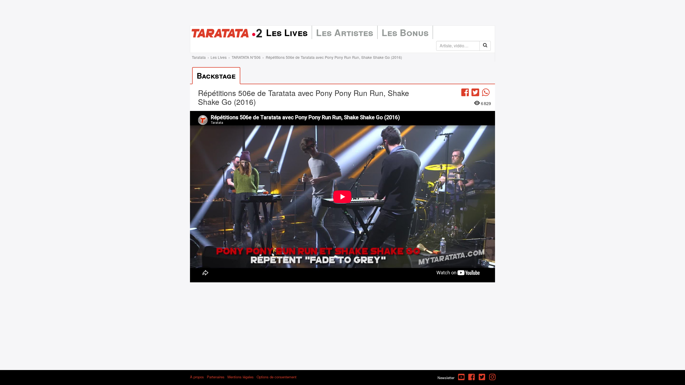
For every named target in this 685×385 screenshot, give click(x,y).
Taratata (199, 57)
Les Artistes (344, 32)
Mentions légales (240, 376)
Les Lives (287, 32)
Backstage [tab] (216, 75)
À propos (197, 376)
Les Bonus (405, 32)
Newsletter (445, 377)
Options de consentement (276, 376)
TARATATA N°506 (246, 57)
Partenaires (215, 376)
